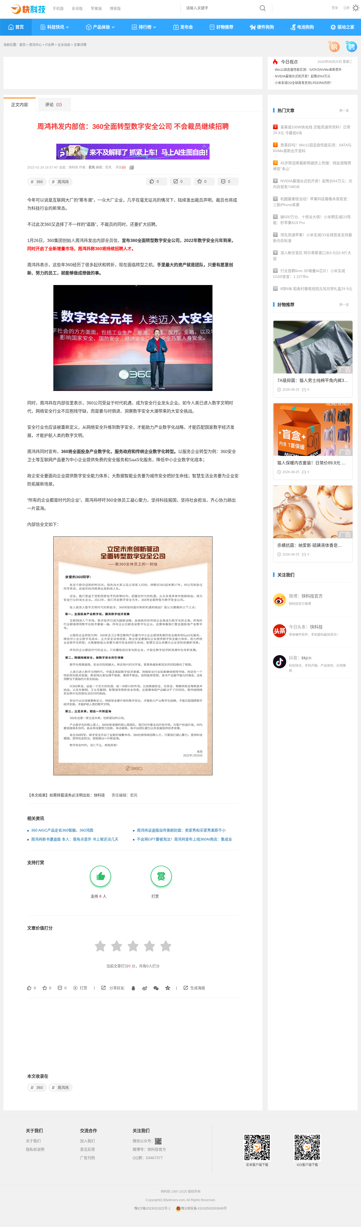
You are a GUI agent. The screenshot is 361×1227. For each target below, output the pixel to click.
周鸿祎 (60, 182)
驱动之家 (345, 27)
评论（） (54, 104)
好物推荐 (224, 27)
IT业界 (49, 45)
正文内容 (19, 104)
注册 (346, 8)
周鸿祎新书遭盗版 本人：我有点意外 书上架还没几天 (74, 839)
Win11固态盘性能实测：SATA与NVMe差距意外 (308, 70)
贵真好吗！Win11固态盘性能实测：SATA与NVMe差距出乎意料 (312, 148)
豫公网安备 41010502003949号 (204, 1208)
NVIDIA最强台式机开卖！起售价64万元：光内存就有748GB (312, 184)
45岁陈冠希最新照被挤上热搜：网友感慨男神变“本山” (312, 166)
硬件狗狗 (265, 27)
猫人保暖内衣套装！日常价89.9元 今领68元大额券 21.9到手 (311, 464)
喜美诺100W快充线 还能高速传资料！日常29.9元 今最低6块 (311, 130)
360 (37, 182)
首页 (19, 27)
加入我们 (87, 1141)
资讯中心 (35, 45)
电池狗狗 (305, 27)
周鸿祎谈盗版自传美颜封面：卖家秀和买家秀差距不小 (181, 830)
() (124, 167)
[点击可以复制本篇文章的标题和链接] (130, 167)
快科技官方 (156, 1149)
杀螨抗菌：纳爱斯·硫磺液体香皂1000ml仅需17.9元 (307, 547)
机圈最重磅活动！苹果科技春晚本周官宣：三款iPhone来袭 (312, 202)
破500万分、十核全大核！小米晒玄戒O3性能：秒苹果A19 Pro (312, 220)
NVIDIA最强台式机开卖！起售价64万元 (302, 76)
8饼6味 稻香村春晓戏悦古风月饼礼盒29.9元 (313, 289)
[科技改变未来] (24, 8)
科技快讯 (55, 27)
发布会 (186, 27)
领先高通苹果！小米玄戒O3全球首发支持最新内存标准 (312, 238)
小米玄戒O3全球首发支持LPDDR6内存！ (304, 83)
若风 (92, 167)
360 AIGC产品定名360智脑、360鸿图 (62, 830)
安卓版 (77, 8)
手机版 (58, 8)
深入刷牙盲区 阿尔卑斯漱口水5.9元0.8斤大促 (312, 256)
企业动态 (64, 45)
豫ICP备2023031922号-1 (152, 1208)
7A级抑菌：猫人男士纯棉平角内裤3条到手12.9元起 (312, 382)
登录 (335, 8)
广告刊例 (87, 1158)
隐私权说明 (35, 1149)
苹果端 (96, 8)
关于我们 (33, 1141)
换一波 (344, 111)
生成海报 (197, 988)
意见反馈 (87, 1149)
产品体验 (101, 27)
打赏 (83, 988)
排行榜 (145, 27)
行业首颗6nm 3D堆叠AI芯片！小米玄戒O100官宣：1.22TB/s (309, 274)
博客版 (115, 8)
